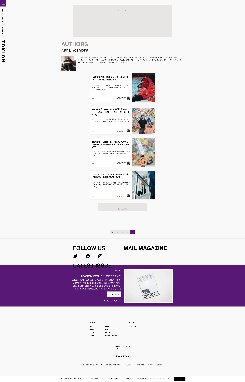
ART (91, 326)
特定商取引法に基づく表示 (114, 365)
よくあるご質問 (87, 365)
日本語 (117, 346)
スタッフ (132, 327)
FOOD (92, 332)
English (126, 346)
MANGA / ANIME (111, 335)
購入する (113, 294)
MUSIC (92, 329)
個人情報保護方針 (139, 365)
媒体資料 (150, 365)
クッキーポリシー (152, 378)
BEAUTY (93, 335)
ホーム (92, 322)
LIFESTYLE (109, 332)
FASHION (108, 326)
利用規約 (128, 365)
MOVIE (107, 329)
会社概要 (159, 365)
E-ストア (132, 322)
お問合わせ (99, 365)
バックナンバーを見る (111, 301)
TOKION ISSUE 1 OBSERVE (101, 276)
